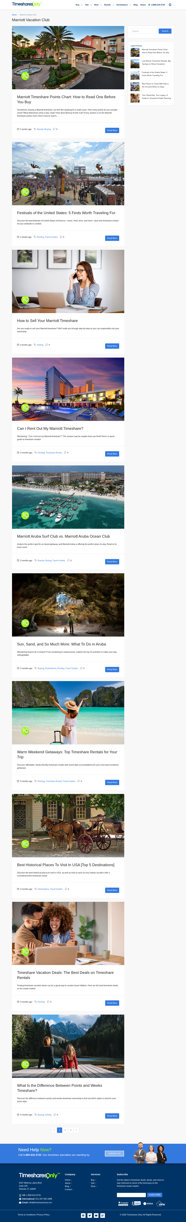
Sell (86, 5)
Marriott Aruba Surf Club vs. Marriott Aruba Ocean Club (63, 536)
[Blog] (102, 1215)
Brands (107, 5)
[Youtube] (96, 1215)
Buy (77, 5)
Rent (96, 5)
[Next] (76, 1130)
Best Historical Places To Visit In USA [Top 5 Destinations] (65, 865)
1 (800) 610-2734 (158, 5)
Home (67, 1180)
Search (165, 31)
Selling (40, 345)
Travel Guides (51, 237)
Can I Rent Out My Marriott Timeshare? (50, 428)
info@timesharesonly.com (40, 1202)
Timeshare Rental (54, 453)
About (143, 5)
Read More (112, 130)
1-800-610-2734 (33, 1195)
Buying (47, 129)
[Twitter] (89, 1215)
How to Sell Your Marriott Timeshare (47, 321)
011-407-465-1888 (43, 1199)
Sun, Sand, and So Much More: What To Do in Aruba (61, 644)
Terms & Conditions (26, 1215)
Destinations (122, 5)
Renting (40, 237)
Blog (135, 5)
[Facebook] (83, 1215)
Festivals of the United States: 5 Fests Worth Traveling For (66, 213)
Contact (68, 1189)
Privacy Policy (43, 1215)
